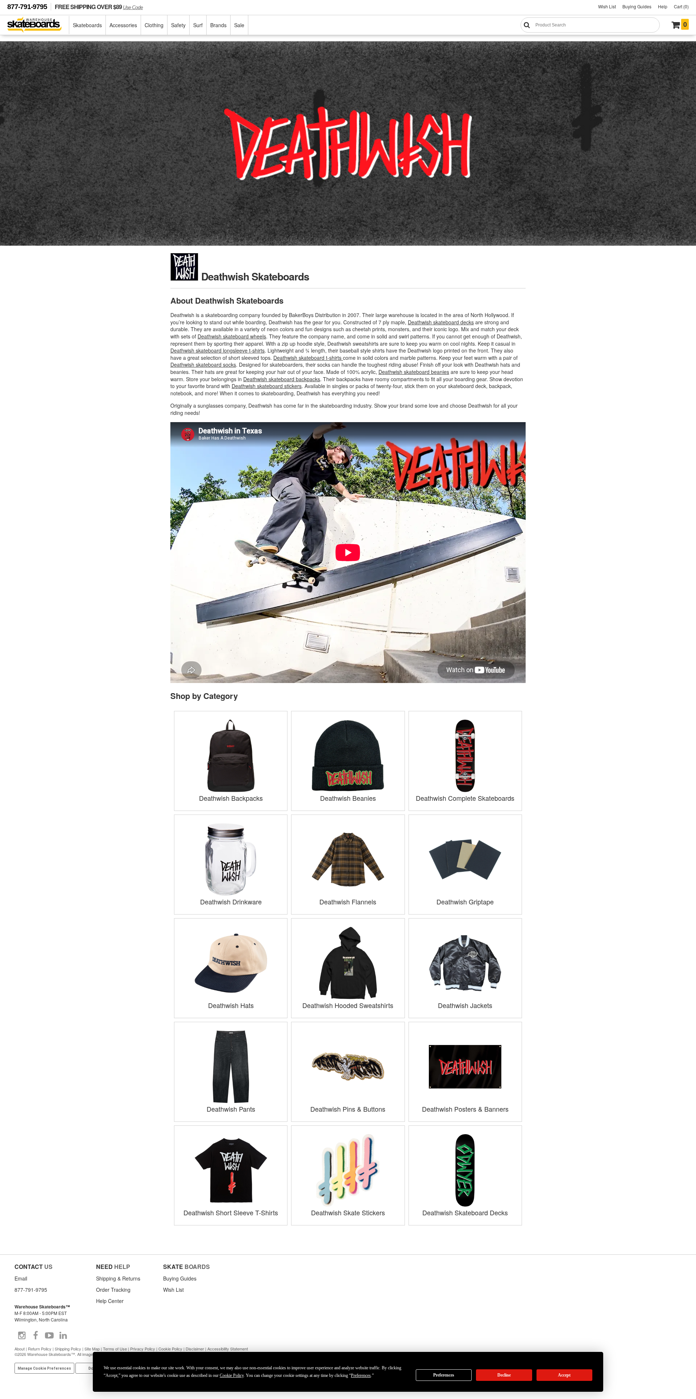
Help (662, 6)
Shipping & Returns (118, 1278)
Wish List (607, 6)
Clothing (154, 25)
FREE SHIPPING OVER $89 (99, 7)
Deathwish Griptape (465, 901)
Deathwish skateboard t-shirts (308, 357)
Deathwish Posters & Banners (465, 1108)
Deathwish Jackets (465, 1005)
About (19, 1349)
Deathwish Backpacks (231, 798)
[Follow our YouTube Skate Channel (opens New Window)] (49, 1335)
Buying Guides (636, 6)
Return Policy (39, 1349)
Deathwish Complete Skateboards (465, 798)
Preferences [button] (361, 1375)
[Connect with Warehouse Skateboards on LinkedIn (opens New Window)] (63, 1335)
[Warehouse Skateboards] (38, 25)
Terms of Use (115, 1349)
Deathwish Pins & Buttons (347, 1108)
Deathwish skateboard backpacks (281, 379)
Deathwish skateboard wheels (232, 336)
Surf (198, 25)
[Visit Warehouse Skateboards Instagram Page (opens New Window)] (21, 1335)
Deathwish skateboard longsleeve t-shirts (217, 350)
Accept (564, 1375)
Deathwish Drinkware (231, 901)
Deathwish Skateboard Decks (465, 1212)
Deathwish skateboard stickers (267, 386)
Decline (504, 1375)
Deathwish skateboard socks (203, 364)
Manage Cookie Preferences (44, 1368)
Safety (178, 25)
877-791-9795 (27, 7)
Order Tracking (113, 1289)
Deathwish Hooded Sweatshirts (347, 1005)
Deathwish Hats (231, 1005)
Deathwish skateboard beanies (413, 371)
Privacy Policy (142, 1349)
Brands (218, 25)
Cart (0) (681, 6)
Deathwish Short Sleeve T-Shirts (230, 1212)
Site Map (92, 1349)
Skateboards (87, 25)
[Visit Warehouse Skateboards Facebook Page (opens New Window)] (35, 1335)
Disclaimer (195, 1349)
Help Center (110, 1300)
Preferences (443, 1375)
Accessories (123, 25)
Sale (239, 25)
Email (20, 1278)
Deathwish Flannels (347, 901)
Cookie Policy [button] (232, 1375)
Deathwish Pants (231, 1108)
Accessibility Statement (227, 1349)
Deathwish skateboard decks (441, 322)
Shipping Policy (68, 1349)
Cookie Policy (170, 1349)
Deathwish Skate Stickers (348, 1212)
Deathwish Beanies (348, 798)
